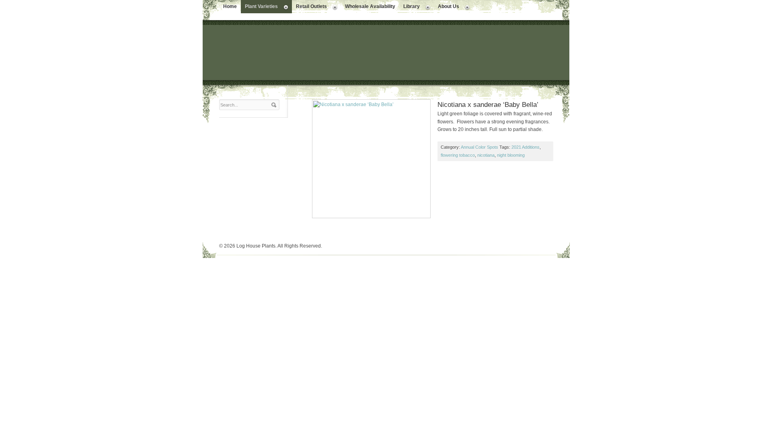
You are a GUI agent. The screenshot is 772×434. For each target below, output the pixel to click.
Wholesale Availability (370, 6)
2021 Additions (525, 147)
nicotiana (486, 155)
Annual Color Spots (479, 147)
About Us (446, 7)
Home (230, 6)
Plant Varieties (259, 7)
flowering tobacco (458, 155)
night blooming (511, 155)
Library (409, 7)
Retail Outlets (309, 7)
